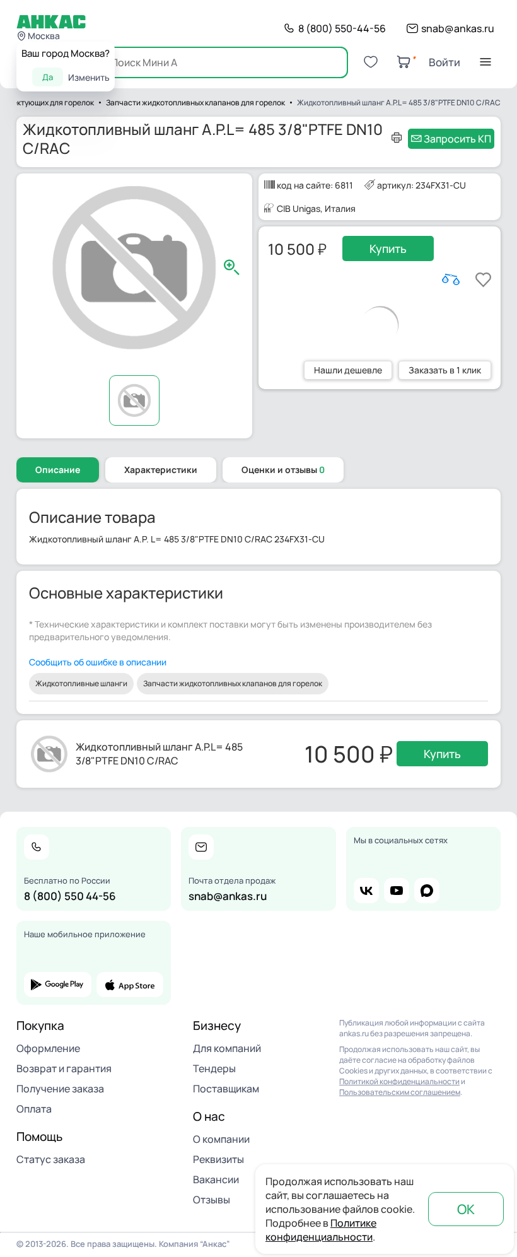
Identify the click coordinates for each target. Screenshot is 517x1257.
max (426, 890)
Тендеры (214, 1068)
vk (366, 890)
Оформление (48, 1048)
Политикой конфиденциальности (399, 1081)
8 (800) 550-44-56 (342, 28)
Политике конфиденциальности (320, 1230)
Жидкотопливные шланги (81, 683)
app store (130, 984)
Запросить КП (457, 139)
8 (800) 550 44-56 (70, 896)
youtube (396, 890)
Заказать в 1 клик (445, 370)
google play (57, 984)
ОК (466, 1209)
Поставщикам (226, 1089)
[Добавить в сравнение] (451, 279)
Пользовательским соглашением (399, 1092)
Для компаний (227, 1048)
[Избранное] (371, 62)
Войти (444, 62)
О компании (221, 1139)
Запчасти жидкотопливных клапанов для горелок (232, 683)
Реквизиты (218, 1159)
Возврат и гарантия (64, 1068)
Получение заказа (60, 1089)
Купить (388, 248)
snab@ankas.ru (457, 28)
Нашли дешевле (348, 370)
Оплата (34, 1109)
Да (47, 77)
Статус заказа (50, 1159)
